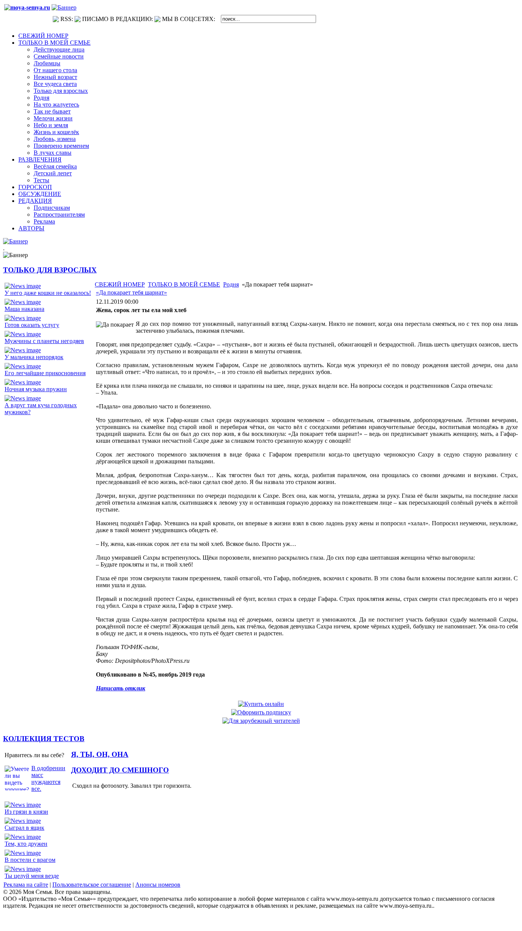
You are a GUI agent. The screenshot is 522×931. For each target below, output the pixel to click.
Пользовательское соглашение (91, 884)
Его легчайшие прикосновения (45, 373)
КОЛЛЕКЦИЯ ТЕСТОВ (43, 739)
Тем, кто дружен (26, 843)
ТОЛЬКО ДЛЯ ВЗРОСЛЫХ (50, 270)
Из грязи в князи (26, 811)
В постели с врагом (30, 860)
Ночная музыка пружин (36, 389)
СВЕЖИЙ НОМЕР (120, 284)
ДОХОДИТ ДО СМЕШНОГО (120, 770)
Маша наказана (24, 309)
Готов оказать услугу (32, 325)
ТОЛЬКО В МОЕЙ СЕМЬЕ (184, 284)
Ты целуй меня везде (32, 876)
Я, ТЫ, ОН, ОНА (99, 754)
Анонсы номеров (157, 884)
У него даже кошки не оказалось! (48, 293)
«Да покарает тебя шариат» (131, 292)
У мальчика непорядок (34, 357)
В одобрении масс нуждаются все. (48, 778)
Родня (231, 284)
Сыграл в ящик (24, 827)
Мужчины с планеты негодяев (44, 341)
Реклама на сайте (25, 884)
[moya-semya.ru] (27, 7)
